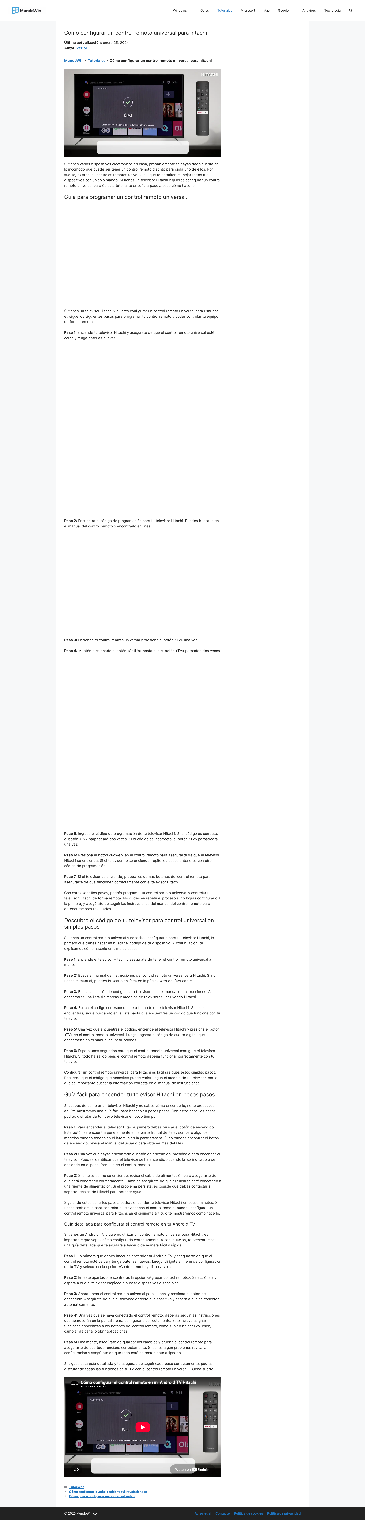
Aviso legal (203, 1513)
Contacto (222, 1513)
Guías (204, 10)
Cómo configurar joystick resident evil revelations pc (108, 1491)
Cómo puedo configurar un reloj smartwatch (102, 1496)
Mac (266, 10)
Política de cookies (248, 1513)
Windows (180, 10)
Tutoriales (224, 10)
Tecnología (332, 10)
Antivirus (309, 10)
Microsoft (248, 10)
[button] (351, 10)
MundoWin (74, 60)
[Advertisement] (142, 234)
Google (283, 10)
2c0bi (81, 48)
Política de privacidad (284, 1513)
